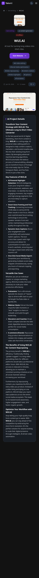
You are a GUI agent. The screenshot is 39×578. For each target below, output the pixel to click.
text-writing (12, 11)
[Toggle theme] (31, 3)
